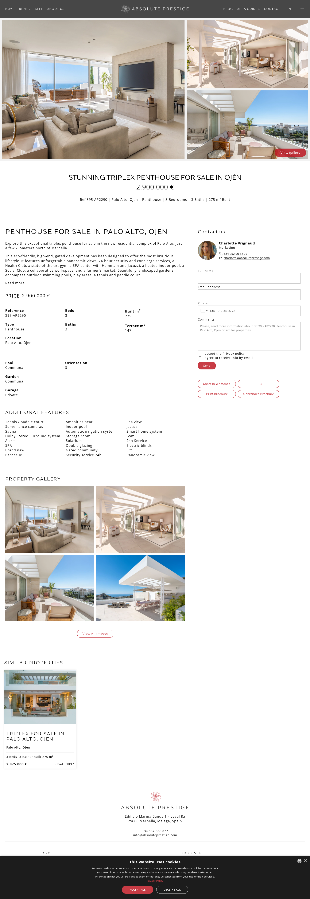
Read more (15, 283)
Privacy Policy (155, 881)
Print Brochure (217, 394)
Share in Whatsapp (216, 384)
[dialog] (155, 877)
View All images (95, 633)
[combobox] (207, 311)
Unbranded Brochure (258, 394)
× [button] (305, 861)
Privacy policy (234, 354)
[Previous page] (9, 697)
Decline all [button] (172, 889)
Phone (203, 303)
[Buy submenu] (14, 9)
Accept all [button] (138, 889)
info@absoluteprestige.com (155, 835)
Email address (209, 287)
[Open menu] (302, 9)
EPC (259, 384)
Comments (206, 319)
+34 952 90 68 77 (235, 254)
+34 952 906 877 (155, 831)
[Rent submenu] (29, 9)
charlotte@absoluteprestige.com (247, 258)
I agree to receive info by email (228, 358)
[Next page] (71, 697)
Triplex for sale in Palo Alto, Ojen (35, 736)
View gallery (290, 152)
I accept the (224, 354)
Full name (206, 271)
